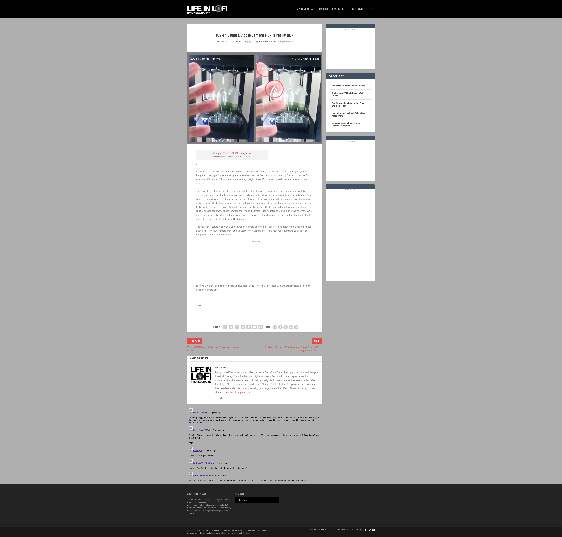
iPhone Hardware (267, 41)
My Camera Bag (305, 9)
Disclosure (345, 530)
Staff (327, 530)
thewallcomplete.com (239, 392)
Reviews (323, 9)
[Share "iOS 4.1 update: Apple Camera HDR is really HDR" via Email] (254, 327)
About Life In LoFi (317, 530)
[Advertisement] (255, 262)
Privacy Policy (356, 530)
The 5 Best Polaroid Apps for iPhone (348, 86)
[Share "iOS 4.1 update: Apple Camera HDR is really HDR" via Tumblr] (237, 327)
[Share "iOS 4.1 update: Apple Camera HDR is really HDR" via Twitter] (231, 327)
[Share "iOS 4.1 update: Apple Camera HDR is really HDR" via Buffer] (249, 327)
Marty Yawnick (235, 41)
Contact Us (335, 530)
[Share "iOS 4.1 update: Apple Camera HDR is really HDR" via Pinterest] (243, 327)
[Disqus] (254, 444)
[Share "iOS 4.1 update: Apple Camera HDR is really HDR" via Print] (260, 327)
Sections (357, 9)
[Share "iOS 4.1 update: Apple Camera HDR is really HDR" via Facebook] (225, 327)
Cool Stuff (338, 9)
